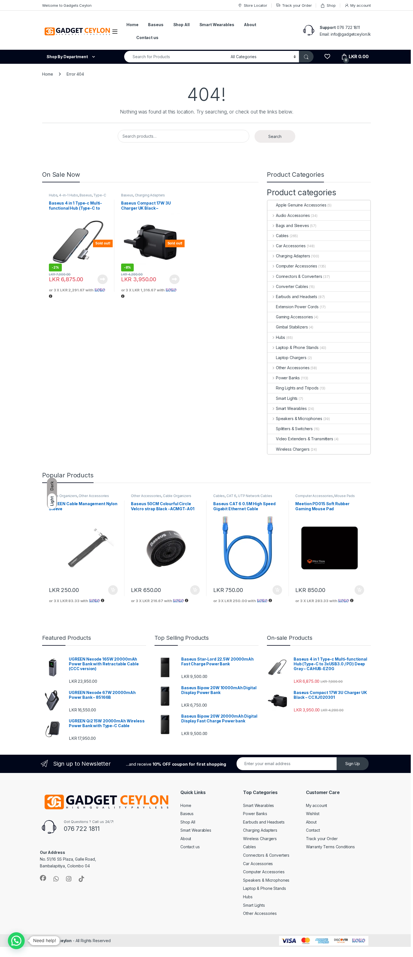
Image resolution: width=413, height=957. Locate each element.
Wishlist (312, 813)
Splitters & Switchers (294, 428)
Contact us (147, 37)
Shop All (181, 24)
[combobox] (176, 56)
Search (275, 136)
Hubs (53, 195)
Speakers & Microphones (299, 418)
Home (132, 24)
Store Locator (255, 5)
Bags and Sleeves (292, 225)
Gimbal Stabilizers (292, 327)
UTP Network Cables (255, 496)
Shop (331, 5)
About (250, 24)
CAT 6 (231, 496)
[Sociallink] (43, 878)
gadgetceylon (58, 940)
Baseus (155, 24)
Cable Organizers (63, 496)
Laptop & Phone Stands (297, 347)
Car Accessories (291, 245)
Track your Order (297, 5)
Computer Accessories (296, 266)
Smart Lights (287, 398)
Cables (282, 235)
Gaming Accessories (294, 316)
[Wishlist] (327, 56)
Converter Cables (292, 286)
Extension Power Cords (297, 306)
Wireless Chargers (293, 449)
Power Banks (288, 377)
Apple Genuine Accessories (301, 205)
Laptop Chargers (291, 357)
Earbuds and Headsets (296, 296)
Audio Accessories (293, 215)
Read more (102, 279)
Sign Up (352, 763)
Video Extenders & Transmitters (304, 438)
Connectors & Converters (299, 276)
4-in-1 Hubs (68, 195)
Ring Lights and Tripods (297, 387)
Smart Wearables (216, 24)
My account (360, 5)
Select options (111, 590)
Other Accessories (292, 367)
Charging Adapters (150, 195)
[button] (16, 940)
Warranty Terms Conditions (330, 846)
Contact (313, 830)
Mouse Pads (344, 496)
